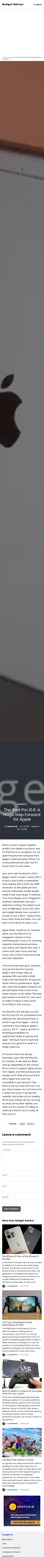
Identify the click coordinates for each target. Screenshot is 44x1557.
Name (5, 1175)
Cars (4, 1543)
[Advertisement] (22, 32)
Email (4, 1186)
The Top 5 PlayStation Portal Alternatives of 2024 (17, 1323)
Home (4, 57)
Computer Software (11, 1552)
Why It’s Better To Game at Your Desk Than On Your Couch (22, 1392)
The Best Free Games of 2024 (17, 1459)
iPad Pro (31, 1124)
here (34, 922)
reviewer (26, 1004)
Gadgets (11, 57)
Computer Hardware (11, 1548)
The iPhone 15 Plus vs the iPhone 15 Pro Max (20, 1257)
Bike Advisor (7, 1539)
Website (5, 1197)
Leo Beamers (13, 1286)
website (6, 1029)
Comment (6, 1150)
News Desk (12, 826)
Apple (22, 1124)
